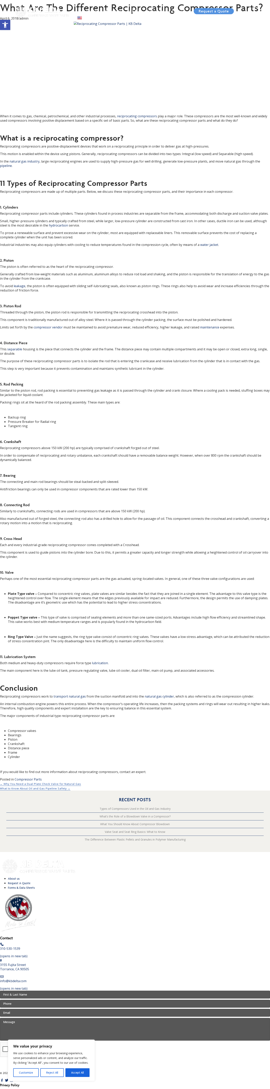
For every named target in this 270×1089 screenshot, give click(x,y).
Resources (154, 11)
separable (14, 349)
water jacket (209, 245)
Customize (26, 1072)
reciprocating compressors (137, 116)
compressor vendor (48, 327)
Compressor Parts (28, 779)
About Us (89, 11)
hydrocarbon (58, 225)
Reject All (52, 1072)
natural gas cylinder (159, 696)
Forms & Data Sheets (21, 888)
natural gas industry (24, 161)
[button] (5, 25)
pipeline (6, 166)
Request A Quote (19, 883)
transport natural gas (70, 696)
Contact (179, 11)
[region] (51, 1060)
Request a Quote (214, 11)
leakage (19, 286)
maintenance (209, 327)
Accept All (77, 1072)
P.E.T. (133, 11)
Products (114, 11)
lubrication (100, 663)
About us (14, 878)
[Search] (254, 6)
